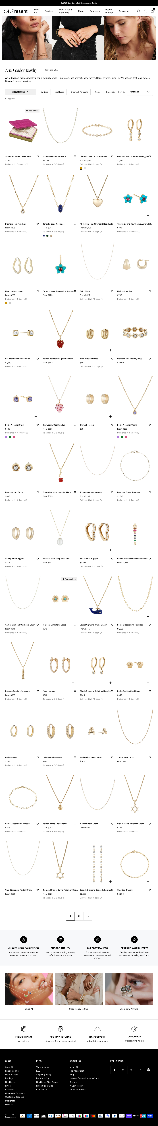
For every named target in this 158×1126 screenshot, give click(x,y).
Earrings (49, 11)
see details (92, 3)
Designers (123, 11)
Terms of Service (77, 1089)
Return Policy (42, 1078)
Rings (81, 11)
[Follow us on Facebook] (114, 1070)
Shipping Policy (43, 1074)
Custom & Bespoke (14, 1097)
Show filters (18, 92)
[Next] (87, 916)
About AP (74, 1067)
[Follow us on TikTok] (140, 1070)
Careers (73, 1082)
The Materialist (76, 1071)
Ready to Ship (109, 11)
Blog (71, 1074)
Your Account (43, 1067)
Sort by (121, 92)
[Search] (138, 11)
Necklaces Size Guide (47, 1082)
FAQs (39, 1071)
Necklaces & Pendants (65, 11)
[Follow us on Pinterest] (131, 1070)
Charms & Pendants (79, 92)
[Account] (145, 11)
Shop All (36, 11)
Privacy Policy (76, 1086)
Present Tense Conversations (84, 1078)
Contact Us (41, 1089)
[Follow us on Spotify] (148, 1070)
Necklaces (59, 92)
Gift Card (9, 1104)
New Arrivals (11, 1074)
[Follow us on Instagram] (123, 1070)
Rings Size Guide (44, 1086)
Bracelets (95, 11)
